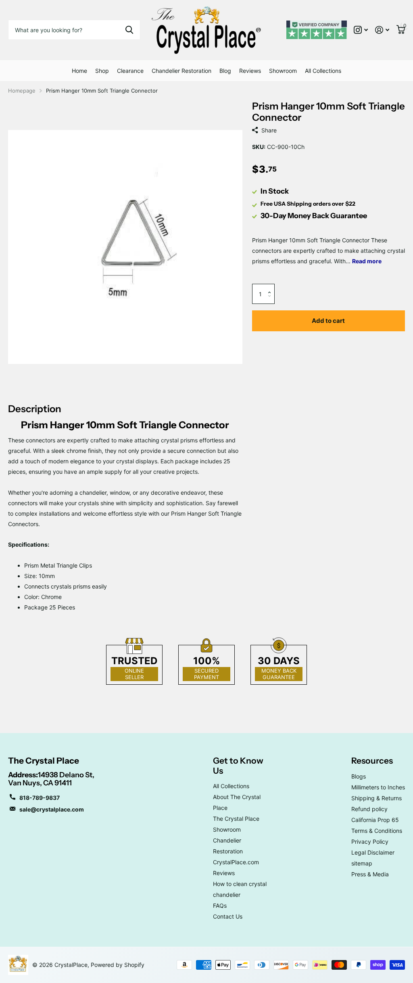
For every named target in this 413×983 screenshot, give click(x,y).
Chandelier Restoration (181, 70)
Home (79, 70)
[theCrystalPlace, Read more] (360, 30)
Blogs (358, 776)
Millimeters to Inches (378, 787)
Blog (225, 70)
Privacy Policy (369, 841)
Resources (372, 761)
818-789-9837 (39, 797)
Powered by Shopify (117, 964)
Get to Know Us (238, 765)
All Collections (323, 70)
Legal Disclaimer (372, 852)
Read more (367, 261)
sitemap (361, 863)
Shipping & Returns (376, 798)
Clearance (130, 70)
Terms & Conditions (376, 830)
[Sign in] (382, 30)
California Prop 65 (375, 819)
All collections (102, 71)
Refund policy (369, 808)
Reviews (250, 70)
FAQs (220, 905)
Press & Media (370, 874)
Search (129, 30)
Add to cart (328, 320)
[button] (272, 287)
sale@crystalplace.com (51, 809)
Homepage (21, 90)
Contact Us (227, 916)
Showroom (283, 70)
